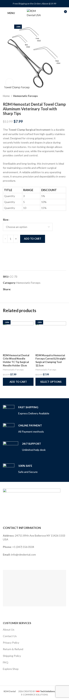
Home (6, 95)
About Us (8, 629)
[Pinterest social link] (23, 289)
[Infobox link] (26, 410)
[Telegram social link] (32, 289)
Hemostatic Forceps (25, 95)
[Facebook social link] (14, 289)
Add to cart (32, 238)
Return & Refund (13, 649)
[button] (18, 382)
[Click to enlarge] (9, 82)
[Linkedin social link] (27, 289)
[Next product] (64, 96)
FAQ (5, 662)
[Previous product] (56, 96)
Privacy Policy (11, 642)
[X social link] (18, 289)
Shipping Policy (12, 655)
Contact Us (10, 636)
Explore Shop (11, 668)
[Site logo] (34, 12)
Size (5, 219)
